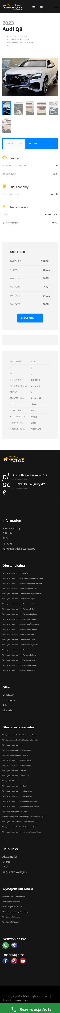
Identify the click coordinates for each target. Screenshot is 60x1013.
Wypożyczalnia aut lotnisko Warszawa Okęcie (18, 822)
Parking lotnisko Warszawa (18, 548)
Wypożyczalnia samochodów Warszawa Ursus (18, 650)
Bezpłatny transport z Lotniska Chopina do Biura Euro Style (23, 817)
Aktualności (9, 856)
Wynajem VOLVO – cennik (11, 781)
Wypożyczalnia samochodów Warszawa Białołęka (19, 629)
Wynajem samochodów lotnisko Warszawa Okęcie (19, 827)
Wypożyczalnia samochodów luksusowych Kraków (19, 801)
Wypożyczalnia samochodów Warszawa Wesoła (18, 670)
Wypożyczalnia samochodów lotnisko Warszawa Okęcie (21, 832)
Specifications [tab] (14, 143)
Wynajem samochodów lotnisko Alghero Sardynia (20, 740)
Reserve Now (27, 317)
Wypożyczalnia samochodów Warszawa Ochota (18, 634)
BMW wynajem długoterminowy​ (13, 896)
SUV (4, 705)
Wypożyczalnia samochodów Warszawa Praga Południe (21, 594)
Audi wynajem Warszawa (11, 902)
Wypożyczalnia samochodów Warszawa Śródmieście (20, 624)
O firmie (7, 533)
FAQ (5, 538)
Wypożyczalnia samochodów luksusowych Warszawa (20, 806)
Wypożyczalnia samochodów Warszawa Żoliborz (19, 655)
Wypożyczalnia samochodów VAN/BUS (15, 776)
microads (23, 1000)
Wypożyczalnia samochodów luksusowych (17, 791)
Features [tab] (34, 143)
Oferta (6, 861)
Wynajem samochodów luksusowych (15, 755)
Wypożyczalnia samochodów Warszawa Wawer (18, 640)
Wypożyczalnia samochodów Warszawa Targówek (19, 614)
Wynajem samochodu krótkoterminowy (16, 750)
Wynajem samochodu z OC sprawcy (14, 811)
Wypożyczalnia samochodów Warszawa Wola (18, 604)
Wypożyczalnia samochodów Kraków (15, 573)
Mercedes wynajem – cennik (12, 907)
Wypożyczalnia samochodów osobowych (16, 765)
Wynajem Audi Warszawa (11, 917)
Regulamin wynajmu (14, 872)
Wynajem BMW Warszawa (11, 922)
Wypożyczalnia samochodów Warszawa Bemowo (19, 619)
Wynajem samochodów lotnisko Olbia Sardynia (19, 735)
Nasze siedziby (11, 528)
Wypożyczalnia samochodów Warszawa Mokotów (19, 588)
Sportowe (8, 695)
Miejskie (7, 710)
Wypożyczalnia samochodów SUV (14, 771)
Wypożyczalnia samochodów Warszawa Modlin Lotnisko (22, 583)
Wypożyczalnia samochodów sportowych (16, 760)
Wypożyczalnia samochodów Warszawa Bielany (18, 609)
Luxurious (8, 700)
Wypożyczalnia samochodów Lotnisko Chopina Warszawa (22, 578)
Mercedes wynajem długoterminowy (15, 912)
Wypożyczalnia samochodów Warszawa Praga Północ (20, 645)
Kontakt (7, 543)
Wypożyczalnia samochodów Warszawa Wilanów (19, 665)
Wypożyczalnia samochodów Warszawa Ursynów (19, 599)
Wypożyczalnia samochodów (12, 745)
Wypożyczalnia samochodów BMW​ (14, 786)
